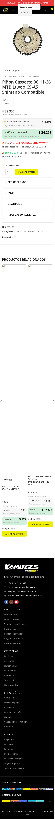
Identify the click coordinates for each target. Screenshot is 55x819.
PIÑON (23, 76)
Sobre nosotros (11, 614)
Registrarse (9, 739)
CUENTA (8, 734)
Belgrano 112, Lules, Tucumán (22, 591)
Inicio (4, 76)
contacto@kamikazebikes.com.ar (23, 587)
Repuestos (9, 675)
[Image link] (27, 788)
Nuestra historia (11, 619)
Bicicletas (8, 656)
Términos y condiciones (15, 624)
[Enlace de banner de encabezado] (27, 3)
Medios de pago (11, 702)
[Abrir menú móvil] (13, 10)
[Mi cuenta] (45, 10)
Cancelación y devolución (15, 721)
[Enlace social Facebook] (6, 602)
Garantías (8, 717)
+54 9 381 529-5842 (17, 583)
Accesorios (9, 661)
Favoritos (8, 749)
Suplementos (10, 680)
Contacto (8, 726)
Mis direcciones (11, 753)
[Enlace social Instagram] (11, 602)
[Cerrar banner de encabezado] (51, 3)
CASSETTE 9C (34, 76)
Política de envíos (12, 629)
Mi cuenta (8, 744)
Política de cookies (12, 643)
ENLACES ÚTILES (13, 692)
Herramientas (10, 665)
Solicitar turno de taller (14, 768)
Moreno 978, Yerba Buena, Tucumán (25, 595)
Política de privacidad (13, 633)
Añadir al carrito (27, 172)
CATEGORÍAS (11, 651)
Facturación (9, 707)
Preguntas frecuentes (14, 638)
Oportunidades (11, 685)
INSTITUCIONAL (13, 609)
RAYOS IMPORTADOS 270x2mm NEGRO (12, 487)
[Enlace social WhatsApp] (14, 237)
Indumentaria (10, 670)
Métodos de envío (12, 712)
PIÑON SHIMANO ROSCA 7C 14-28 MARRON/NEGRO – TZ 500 (39, 480)
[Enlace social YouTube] (16, 602)
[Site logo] (5, 9)
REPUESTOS (13, 76)
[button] (14, 534)
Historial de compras (13, 758)
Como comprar (11, 697)
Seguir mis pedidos (12, 763)
